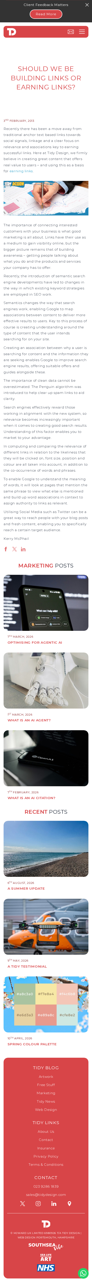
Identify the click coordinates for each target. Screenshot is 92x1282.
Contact (46, 1140)
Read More (46, 14)
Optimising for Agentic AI (35, 642)
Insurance (46, 1148)
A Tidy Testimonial (27, 966)
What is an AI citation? (32, 798)
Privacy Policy (45, 1156)
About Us (46, 1131)
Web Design (46, 1110)
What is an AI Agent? (29, 720)
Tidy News (46, 1101)
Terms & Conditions (46, 1164)
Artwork (46, 1077)
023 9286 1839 (46, 1186)
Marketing (46, 1093)
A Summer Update (26, 888)
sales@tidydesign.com (46, 1195)
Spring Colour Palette (32, 1044)
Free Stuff (46, 1085)
